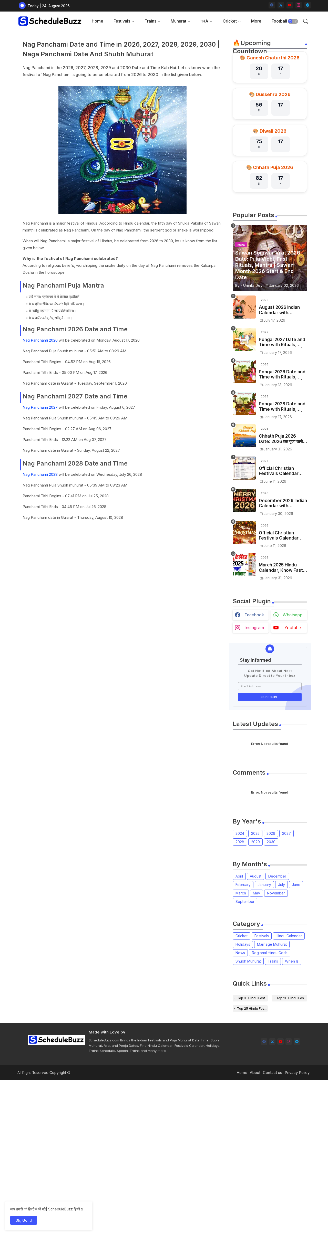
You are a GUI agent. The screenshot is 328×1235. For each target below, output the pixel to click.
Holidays (242, 944)
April (239, 876)
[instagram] (298, 5)
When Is (292, 961)
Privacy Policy (297, 1072)
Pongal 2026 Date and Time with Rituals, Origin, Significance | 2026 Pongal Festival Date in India (282, 374)
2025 (255, 833)
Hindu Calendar (289, 936)
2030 (271, 842)
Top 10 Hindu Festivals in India (252, 998)
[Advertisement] (154, 1157)
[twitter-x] (281, 5)
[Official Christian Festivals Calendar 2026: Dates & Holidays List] (244, 532)
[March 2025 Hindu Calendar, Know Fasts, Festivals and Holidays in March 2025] (244, 564)
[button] (293, 21)
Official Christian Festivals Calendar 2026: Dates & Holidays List (279, 535)
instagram (254, 627)
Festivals (122, 21)
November (276, 893)
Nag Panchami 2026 (40, 340)
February (243, 884)
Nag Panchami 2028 (40, 474)
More (256, 21)
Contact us (272, 1072)
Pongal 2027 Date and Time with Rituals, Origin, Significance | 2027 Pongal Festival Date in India (282, 342)
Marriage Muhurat (272, 944)
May (256, 893)
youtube (292, 627)
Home (97, 21)
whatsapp (292, 614)
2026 (270, 833)
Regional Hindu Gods (270, 953)
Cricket (230, 21)
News (240, 953)
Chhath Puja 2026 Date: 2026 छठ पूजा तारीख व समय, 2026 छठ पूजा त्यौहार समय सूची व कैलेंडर (282, 439)
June (296, 884)
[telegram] (307, 5)
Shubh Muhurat (248, 961)
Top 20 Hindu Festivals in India (291, 998)
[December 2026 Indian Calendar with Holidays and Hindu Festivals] (244, 500)
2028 (239, 842)
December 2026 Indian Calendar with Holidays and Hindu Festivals (283, 503)
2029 (255, 842)
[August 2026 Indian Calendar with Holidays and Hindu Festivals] (244, 307)
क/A (204, 21)
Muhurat (178, 21)
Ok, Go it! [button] (23, 1220)
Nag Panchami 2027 (40, 407)
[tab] (97, 21)
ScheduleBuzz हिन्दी (64, 1209)
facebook (254, 614)
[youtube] (289, 5)
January (264, 884)
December (277, 876)
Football (279, 21)
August (255, 876)
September (244, 901)
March (240, 893)
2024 (239, 833)
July (281, 884)
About (255, 1072)
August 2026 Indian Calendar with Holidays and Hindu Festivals (279, 310)
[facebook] (272, 5)
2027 (286, 833)
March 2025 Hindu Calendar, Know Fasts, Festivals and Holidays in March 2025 (283, 567)
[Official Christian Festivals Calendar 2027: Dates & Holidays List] (244, 468)
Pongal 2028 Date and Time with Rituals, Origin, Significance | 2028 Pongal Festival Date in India (282, 406)
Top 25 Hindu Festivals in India (252, 1008)
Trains (150, 21)
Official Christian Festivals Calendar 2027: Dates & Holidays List (279, 471)
